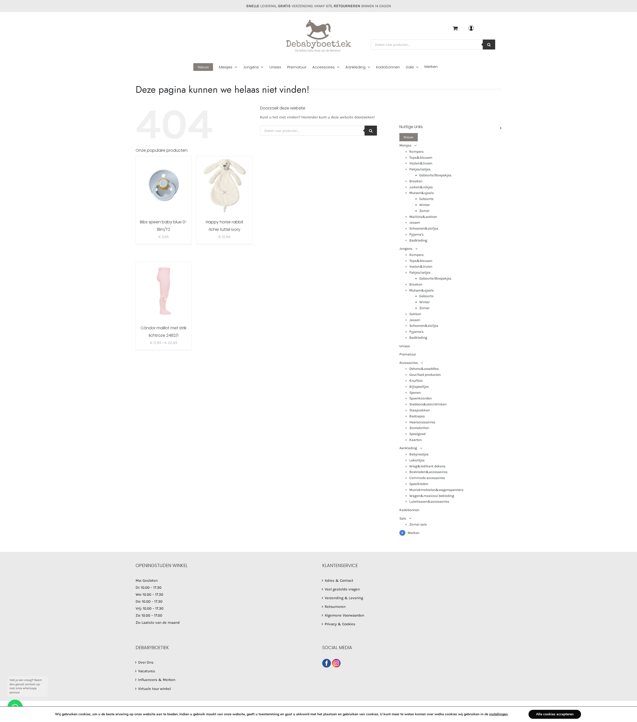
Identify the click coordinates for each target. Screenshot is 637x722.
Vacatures (146, 671)
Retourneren (335, 606)
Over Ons (146, 662)
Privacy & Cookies (340, 624)
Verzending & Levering (344, 598)
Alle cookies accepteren (555, 714)
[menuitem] (206, 67)
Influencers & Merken (156, 679)
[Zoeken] (489, 44)
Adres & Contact (339, 580)
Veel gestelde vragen (342, 589)
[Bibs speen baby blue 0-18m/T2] (163, 184)
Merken (413, 533)
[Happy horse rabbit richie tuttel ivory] (224, 184)
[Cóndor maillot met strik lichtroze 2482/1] (163, 290)
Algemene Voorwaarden (344, 615)
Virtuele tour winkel (154, 688)
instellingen (498, 714)
